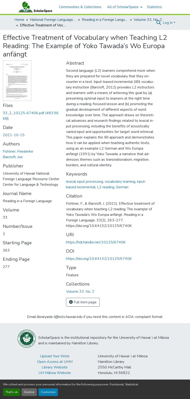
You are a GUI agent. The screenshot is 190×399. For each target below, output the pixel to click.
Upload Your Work (55, 356)
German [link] (122, 187)
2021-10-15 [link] (14, 135)
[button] (34, 7)
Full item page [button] (85, 302)
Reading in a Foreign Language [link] (105, 19)
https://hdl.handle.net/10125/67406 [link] (96, 242)
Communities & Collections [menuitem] (80, 6)
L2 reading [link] (105, 187)
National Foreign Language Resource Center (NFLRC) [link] (53, 19)
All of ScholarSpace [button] (123, 6)
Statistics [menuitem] (154, 6)
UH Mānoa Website (54, 372)
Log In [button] (168, 22)
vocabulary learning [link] (120, 181)
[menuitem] (124, 7)
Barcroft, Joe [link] (13, 157)
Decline (29, 392)
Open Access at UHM (55, 361)
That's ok (12, 392)
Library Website (55, 367)
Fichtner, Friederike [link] (18, 151)
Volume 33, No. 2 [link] (148, 19)
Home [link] (19, 19)
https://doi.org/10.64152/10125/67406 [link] (99, 258)
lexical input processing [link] (84, 181)
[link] (31, 115)
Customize (48, 392)
